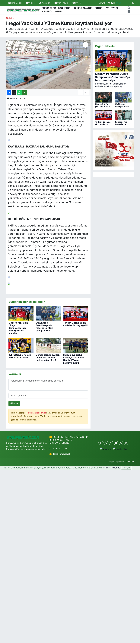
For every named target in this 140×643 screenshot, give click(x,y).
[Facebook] (100, 443)
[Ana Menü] (129, 11)
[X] (105, 443)
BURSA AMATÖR (83, 8)
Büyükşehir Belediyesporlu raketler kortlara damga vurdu (44, 326)
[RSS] (126, 443)
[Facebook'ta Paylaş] (9, 92)
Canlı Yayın (62, 3)
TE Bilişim (129, 462)
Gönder (14, 403)
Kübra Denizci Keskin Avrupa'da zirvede (19, 356)
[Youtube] (116, 443)
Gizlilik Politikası (112, 467)
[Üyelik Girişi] (131, 3)
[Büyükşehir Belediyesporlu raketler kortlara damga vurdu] (48, 313)
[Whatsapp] (121, 443)
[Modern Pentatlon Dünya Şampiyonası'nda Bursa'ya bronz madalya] (20, 313)
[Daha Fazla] (24, 92)
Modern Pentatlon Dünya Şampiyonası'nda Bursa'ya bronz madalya (18, 328)
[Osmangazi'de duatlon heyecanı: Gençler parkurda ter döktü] (48, 345)
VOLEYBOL (112, 8)
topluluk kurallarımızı (36, 413)
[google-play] (119, 449)
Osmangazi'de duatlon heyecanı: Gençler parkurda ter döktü (48, 357)
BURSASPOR (49, 8)
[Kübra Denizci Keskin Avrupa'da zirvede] (20, 345)
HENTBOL (47, 11)
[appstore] (105, 449)
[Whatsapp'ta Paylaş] (19, 92)
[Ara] (129, 8)
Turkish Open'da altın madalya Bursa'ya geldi (75, 324)
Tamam (126, 467)
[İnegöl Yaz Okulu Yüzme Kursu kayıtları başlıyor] (48, 64)
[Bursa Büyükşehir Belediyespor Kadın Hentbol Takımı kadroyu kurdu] (75, 345)
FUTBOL (99, 8)
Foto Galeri (16, 3)
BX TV (78, 3)
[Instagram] (111, 443)
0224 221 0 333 (61, 448)
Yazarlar (46, 3)
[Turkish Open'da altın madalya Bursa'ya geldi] (75, 313)
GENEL (59, 11)
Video (32, 3)
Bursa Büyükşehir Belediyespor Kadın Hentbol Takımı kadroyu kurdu (73, 358)
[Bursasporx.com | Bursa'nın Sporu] (23, 9)
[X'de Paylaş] (14, 92)
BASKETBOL (65, 8)
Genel (10, 18)
